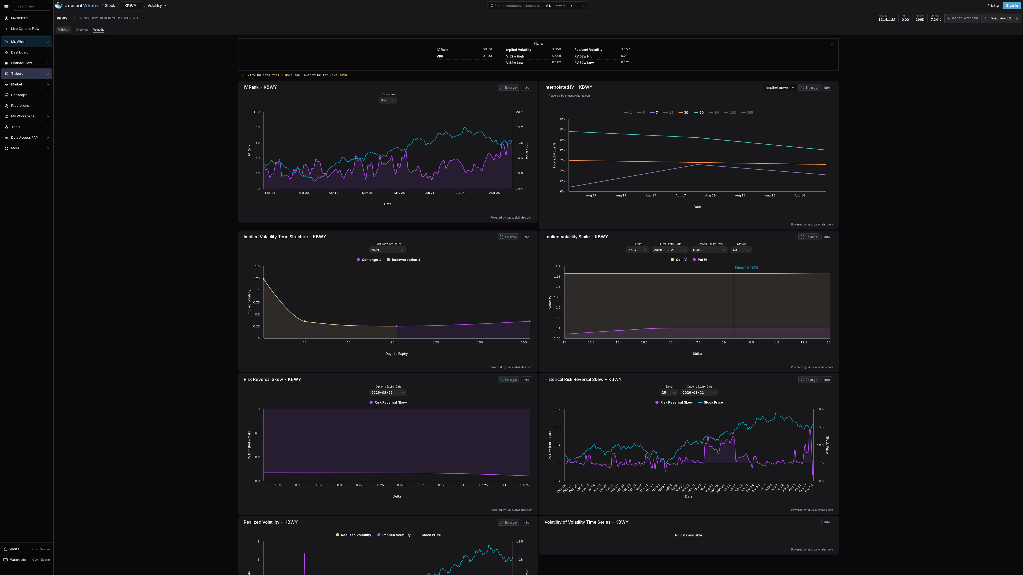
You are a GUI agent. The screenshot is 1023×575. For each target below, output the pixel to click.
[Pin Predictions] (47, 105)
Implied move (777, 87)
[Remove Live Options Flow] (48, 29)
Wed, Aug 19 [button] (1001, 18)
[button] (962, 18)
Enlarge (511, 87)
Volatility (98, 29)
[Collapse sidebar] (6, 6)
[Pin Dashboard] (47, 52)
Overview (82, 29)
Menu (62, 29)
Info (526, 87)
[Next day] (1017, 18)
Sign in (1012, 5)
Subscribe (312, 75)
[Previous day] (985, 18)
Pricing (993, 5)
